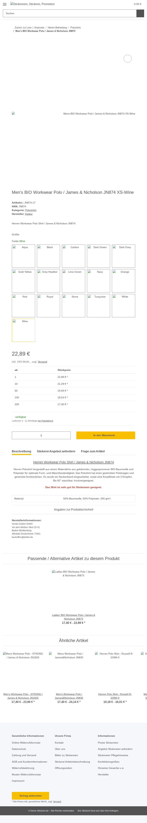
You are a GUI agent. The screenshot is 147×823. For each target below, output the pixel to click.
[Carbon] (73, 256)
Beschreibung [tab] (21, 451)
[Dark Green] (98, 256)
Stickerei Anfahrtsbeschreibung (72, 761)
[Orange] (123, 280)
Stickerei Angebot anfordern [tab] (56, 451)
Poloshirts (30, 210)
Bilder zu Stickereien (66, 755)
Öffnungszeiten (63, 768)
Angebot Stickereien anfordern (115, 748)
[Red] (23, 305)
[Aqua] (23, 256)
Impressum (18, 780)
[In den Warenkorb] (15, 50)
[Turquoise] (98, 305)
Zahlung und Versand (24, 755)
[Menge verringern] (16, 435)
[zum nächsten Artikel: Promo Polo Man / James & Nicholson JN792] (131, 38)
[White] (123, 305)
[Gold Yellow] (23, 280)
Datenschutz (19, 748)
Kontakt (59, 742)
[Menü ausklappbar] (4, 3)
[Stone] (73, 305)
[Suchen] (140, 13)
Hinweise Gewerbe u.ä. (111, 768)
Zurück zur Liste (23, 27)
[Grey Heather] (48, 280)
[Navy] (98, 280)
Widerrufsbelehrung (23, 768)
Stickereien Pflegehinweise (113, 755)
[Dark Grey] (123, 256)
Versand (42, 361)
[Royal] (48, 305)
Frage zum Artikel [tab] (93, 451)
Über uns (60, 748)
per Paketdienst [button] (45, 421)
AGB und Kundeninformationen (29, 761)
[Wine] (23, 330)
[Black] (48, 256)
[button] (121, 4)
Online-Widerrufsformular (26, 742)
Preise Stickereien (108, 742)
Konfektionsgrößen (108, 761)
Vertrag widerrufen (30, 795)
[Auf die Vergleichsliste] (128, 59)
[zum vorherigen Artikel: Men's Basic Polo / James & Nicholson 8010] (123, 38)
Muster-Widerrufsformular (26, 774)
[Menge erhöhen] (66, 435)
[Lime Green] (73, 280)
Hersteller (103, 774)
